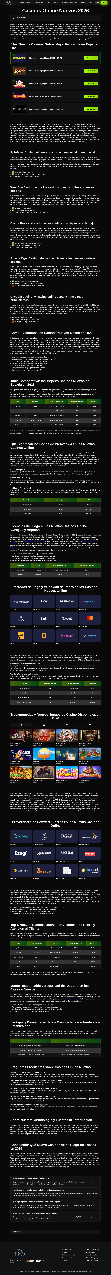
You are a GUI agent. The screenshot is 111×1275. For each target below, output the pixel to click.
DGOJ (12, 548)
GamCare (66, 999)
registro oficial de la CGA (35, 541)
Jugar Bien (75, 999)
